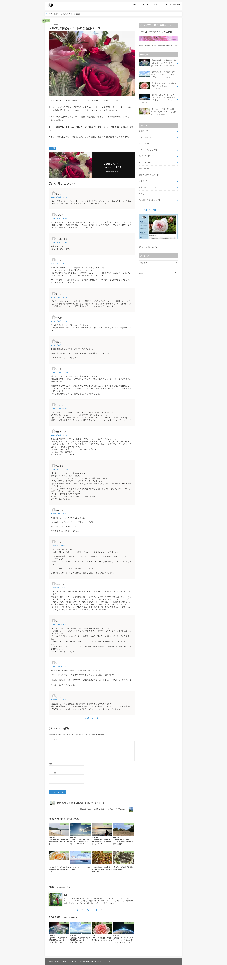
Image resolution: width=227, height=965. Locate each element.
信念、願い (145, 169)
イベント (157, 4)
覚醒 (142, 194)
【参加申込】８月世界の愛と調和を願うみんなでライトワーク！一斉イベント (163, 63)
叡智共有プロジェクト (149, 175)
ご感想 (53, 148)
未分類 (143, 181)
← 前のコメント (92, 718)
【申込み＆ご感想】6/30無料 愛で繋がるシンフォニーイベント (163, 86)
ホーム (134, 4)
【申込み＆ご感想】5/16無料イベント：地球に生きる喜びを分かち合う (163, 111)
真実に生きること (147, 187)
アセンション (145, 137)
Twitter (91, 910)
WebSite (82, 910)
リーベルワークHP (148, 210)
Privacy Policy (68, 961)
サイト (51, 782)
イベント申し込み (148, 150)
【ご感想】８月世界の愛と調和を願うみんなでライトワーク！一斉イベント (163, 74)
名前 (51, 764)
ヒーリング (145, 162)
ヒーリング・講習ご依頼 (172, 4)
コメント (53, 739)
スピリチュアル (146, 156)
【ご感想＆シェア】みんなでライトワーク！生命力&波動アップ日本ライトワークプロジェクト (157, 99)
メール (52, 773)
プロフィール (145, 4)
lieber (66, 895)
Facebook (101, 910)
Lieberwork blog (91, 961)
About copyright (54, 961)
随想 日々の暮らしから (149, 200)
